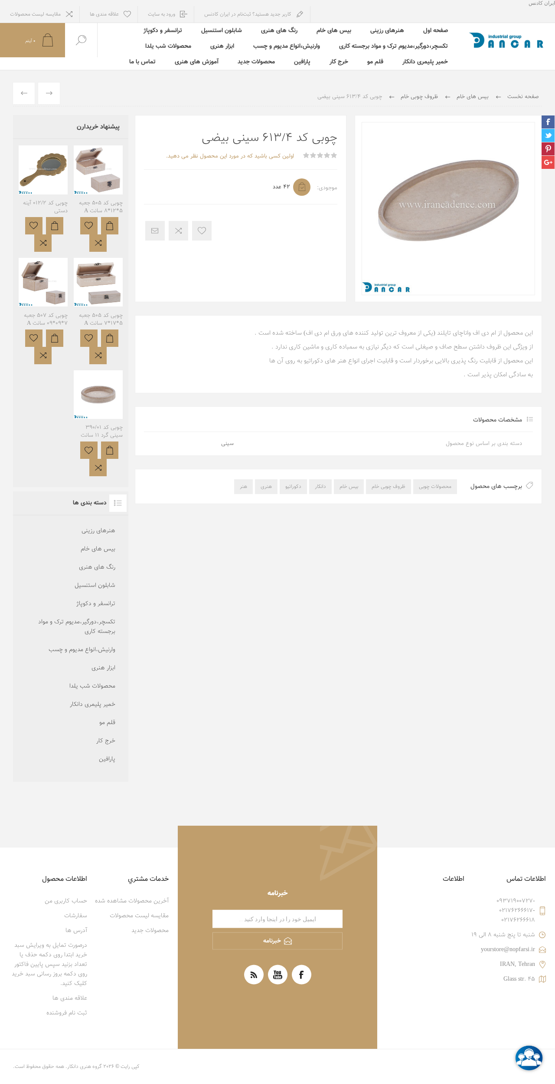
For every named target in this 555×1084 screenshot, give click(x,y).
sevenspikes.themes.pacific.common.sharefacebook (548, 121)
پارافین (302, 62)
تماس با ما (142, 62)
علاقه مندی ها (69, 998)
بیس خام (349, 487)
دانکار (320, 487)
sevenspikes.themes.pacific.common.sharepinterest (548, 148)
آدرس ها (76, 931)
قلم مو (375, 62)
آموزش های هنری (197, 62)
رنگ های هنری (279, 31)
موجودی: (327, 188)
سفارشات (75, 916)
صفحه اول (435, 31)
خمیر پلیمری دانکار (425, 62)
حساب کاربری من (66, 901)
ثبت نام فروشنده (66, 1013)
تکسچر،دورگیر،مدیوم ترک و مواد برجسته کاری (393, 46)
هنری (266, 487)
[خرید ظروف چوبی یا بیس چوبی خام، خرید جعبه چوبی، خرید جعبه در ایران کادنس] (98, 311)
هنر (243, 487)
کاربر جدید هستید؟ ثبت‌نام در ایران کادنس (247, 14)
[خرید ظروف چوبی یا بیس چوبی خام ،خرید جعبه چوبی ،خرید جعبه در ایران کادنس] (98, 198)
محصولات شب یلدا (168, 46)
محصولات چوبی (435, 487)
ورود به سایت (161, 14)
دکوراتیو (293, 487)
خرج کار (339, 62)
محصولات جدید (256, 62)
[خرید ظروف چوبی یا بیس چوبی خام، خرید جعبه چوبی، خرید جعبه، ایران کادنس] (43, 311)
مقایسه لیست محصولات (35, 14)
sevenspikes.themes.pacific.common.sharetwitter (548, 135)
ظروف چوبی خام (388, 487)
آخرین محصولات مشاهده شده (132, 901)
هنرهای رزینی (387, 31)
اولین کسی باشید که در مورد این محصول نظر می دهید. (230, 156)
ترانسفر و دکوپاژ (163, 31)
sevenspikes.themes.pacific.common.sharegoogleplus (548, 162)
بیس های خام (334, 31)
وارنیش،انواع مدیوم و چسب (286, 46)
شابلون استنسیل (221, 31)
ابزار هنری (222, 46)
